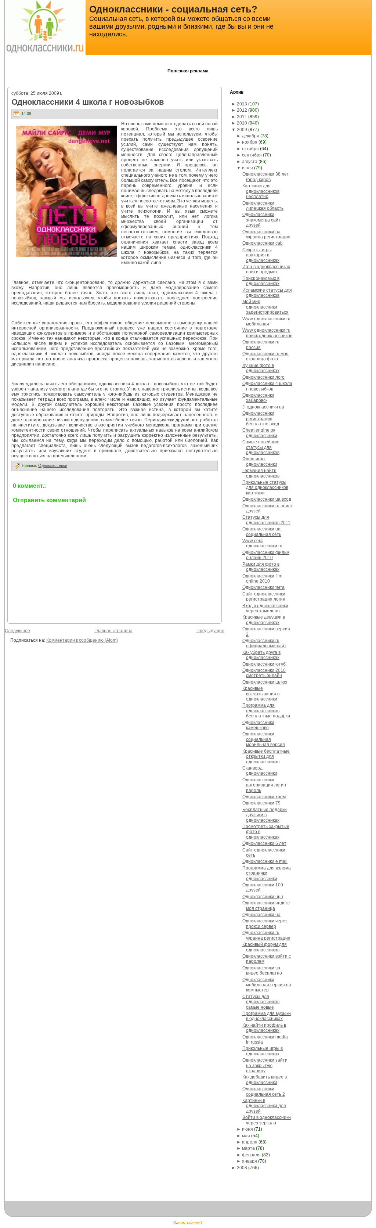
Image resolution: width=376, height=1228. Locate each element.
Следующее (17, 630)
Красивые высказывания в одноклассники (260, 694)
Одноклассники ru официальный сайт (264, 643)
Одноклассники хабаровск (258, 398)
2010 (242, 123)
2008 (242, 1167)
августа (249, 161)
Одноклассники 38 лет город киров (265, 177)
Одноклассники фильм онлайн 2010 (265, 555)
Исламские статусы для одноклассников (267, 293)
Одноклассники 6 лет (264, 843)
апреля (249, 1142)
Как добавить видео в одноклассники (264, 1079)
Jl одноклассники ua (263, 407)
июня (247, 1129)
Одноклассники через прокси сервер (265, 923)
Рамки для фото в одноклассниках (260, 567)
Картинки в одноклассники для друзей (264, 1106)
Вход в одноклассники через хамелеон (265, 608)
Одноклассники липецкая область (262, 206)
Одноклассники (52, 465)
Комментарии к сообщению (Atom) (82, 640)
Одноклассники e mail (265, 861)
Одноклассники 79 (261, 803)
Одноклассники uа (261, 914)
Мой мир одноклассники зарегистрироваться (265, 307)
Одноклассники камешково (258, 725)
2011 (242, 116)
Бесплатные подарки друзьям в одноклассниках (264, 815)
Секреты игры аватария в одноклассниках (260, 255)
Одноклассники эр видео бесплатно (262, 970)
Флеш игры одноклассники (259, 461)
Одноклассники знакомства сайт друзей (261, 220)
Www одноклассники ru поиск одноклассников (267, 333)
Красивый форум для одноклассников (264, 947)
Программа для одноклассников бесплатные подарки (266, 711)
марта (248, 1148)
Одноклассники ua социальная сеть (261, 531)
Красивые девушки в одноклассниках (263, 620)
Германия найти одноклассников (260, 473)
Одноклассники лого (263, 377)
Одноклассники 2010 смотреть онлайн (264, 673)
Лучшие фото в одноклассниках (260, 368)
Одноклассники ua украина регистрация (266, 234)
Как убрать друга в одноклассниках (261, 655)
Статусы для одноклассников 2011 (266, 520)
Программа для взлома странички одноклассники (266, 873)
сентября (252, 155)
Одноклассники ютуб (264, 664)
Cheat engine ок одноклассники (259, 433)
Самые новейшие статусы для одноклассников (260, 447)
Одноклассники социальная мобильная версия (263, 739)
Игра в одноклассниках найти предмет (266, 269)
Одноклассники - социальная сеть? (173, 9)
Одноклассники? (188, 1222)
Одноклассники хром (264, 796)
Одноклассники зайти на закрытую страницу (265, 1065)
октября (250, 148)
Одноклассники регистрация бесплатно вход (260, 418)
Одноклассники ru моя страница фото (265, 356)
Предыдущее (210, 630)
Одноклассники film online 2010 (262, 578)
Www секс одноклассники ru (262, 543)
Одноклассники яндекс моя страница (266, 905)
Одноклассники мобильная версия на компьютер (266, 985)
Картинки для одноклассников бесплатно (260, 191)
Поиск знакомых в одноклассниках (260, 281)
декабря (250, 135)
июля (247, 167)
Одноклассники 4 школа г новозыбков (87, 102)
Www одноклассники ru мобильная (266, 321)
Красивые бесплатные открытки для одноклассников (266, 756)
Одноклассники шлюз (264, 682)
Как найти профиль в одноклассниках (264, 1028)
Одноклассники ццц (262, 896)
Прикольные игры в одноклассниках (262, 1051)
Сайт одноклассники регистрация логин (263, 596)
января (249, 1161)
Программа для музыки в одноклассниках (266, 1016)
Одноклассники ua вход (266, 499)
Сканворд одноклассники (259, 771)
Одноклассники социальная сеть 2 (263, 1091)
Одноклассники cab (262, 243)
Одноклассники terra (263, 587)
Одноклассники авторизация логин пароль (264, 785)
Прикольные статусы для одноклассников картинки (265, 488)
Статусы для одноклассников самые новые (260, 1002)
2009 (242, 129)
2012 (242, 110)
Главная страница (113, 630)
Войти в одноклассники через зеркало (266, 1120)
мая (246, 1135)
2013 (242, 104)
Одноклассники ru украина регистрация (266, 935)
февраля (251, 1154)
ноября (249, 142)
